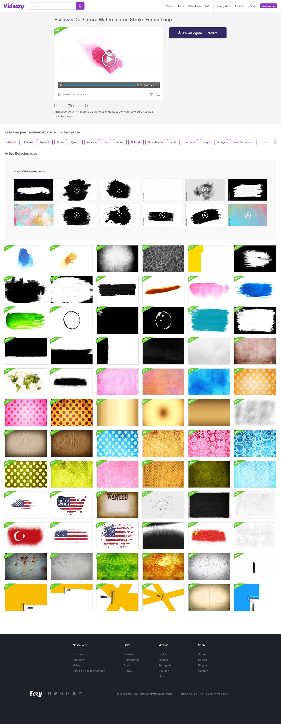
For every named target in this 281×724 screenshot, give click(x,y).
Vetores (170, 6)
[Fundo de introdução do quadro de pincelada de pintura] (209, 258)
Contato (203, 670)
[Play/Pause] (60, 85)
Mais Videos (194, 6)
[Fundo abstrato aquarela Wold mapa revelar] (26, 381)
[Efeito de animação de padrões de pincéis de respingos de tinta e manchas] (72, 381)
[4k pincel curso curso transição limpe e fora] (72, 351)
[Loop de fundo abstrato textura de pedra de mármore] (209, 566)
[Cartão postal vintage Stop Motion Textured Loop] (209, 597)
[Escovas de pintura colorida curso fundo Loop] (163, 289)
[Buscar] (80, 6)
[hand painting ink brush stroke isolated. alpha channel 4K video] (162, 216)
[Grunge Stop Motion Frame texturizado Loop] (163, 505)
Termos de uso (188, 693)
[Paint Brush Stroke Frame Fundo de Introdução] (255, 258)
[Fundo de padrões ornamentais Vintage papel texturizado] (255, 381)
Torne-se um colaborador (89, 670)
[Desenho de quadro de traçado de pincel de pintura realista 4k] (118, 320)
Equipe (202, 659)
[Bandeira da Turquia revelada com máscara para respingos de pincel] (26, 535)
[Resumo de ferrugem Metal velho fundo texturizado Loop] (26, 566)
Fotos (181, 6)
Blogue (202, 665)
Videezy (78, 665)
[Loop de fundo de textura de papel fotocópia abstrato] (163, 535)
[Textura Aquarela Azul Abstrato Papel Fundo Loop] (209, 381)
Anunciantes (131, 659)
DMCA (128, 670)
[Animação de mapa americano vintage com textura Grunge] (26, 505)
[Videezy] (14, 6)
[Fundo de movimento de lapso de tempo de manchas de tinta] (72, 320)
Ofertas (128, 654)
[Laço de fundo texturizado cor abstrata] (118, 566)
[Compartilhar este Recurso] (159, 94)
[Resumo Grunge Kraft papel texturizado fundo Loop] (26, 443)
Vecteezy (79, 659)
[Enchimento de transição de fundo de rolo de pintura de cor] (255, 597)
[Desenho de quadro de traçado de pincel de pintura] (255, 320)
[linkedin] (80, 693)
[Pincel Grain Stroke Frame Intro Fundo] (118, 258)
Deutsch (163, 670)
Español (163, 659)
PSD (207, 6)
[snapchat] (74, 693)
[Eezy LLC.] (36, 693)
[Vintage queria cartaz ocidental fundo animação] (118, 505)
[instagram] (67, 693)
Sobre (202, 654)
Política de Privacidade (213, 693)
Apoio (127, 665)
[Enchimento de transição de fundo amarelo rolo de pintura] (26, 597)
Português (164, 665)
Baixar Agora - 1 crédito (200, 33)
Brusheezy (79, 654)
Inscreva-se (268, 6)
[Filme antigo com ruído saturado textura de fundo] (118, 412)
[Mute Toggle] (152, 85)
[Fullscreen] (157, 85)
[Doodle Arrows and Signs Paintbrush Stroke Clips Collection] (255, 566)
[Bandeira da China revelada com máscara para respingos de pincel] (209, 535)
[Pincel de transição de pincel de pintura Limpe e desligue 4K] (26, 351)
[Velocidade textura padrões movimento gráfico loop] (255, 412)
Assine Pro (240, 6)
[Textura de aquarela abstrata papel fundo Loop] (118, 381)
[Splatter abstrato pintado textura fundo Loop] (209, 351)
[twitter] (55, 693)
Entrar (253, 6)
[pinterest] (61, 693)
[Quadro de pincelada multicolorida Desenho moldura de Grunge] (209, 320)
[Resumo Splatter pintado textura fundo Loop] (163, 351)
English (162, 654)
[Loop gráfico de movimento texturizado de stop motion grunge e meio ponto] (255, 535)
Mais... (162, 676)
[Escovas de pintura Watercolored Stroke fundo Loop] (26, 258)
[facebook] (49, 693)
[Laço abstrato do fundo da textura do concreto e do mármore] (72, 566)
